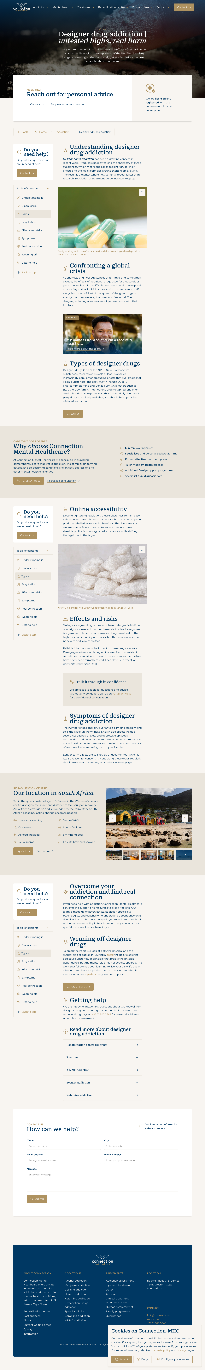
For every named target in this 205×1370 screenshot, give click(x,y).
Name (30, 1140)
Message (32, 1169)
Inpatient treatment (118, 1285)
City (106, 1140)
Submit (39, 1198)
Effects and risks (31, 230)
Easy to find (28, 222)
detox (110, 954)
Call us (75, 413)
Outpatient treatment (119, 1307)
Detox (109, 1289)
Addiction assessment (120, 1280)
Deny (144, 1359)
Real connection (31, 246)
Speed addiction (75, 1311)
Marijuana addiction (77, 1285)
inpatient (90, 974)
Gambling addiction (77, 1316)
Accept (123, 1359)
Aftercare (111, 1294)
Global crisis (29, 205)
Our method (113, 1316)
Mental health (62, 7)
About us (29, 1320)
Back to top (28, 272)
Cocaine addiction (76, 1289)
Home (43, 132)
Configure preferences (175, 1359)
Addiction (39, 7)
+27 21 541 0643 (30, 480)
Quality (27, 1329)
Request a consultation (61, 480)
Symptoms (28, 238)
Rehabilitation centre (111, 7)
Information (30, 1333)
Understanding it (32, 197)
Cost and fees (141, 7)
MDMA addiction (75, 1320)
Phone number (112, 1154)
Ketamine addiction (79, 1095)
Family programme (118, 1311)
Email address (35, 1154)
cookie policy (162, 1350)
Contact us (184, 7)
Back (24, 132)
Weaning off (29, 254)
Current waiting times (37, 1324)
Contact (161, 7)
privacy (181, 1350)
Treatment (84, 7)
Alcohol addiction (76, 1280)
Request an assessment (66, 104)
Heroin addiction (75, 1294)
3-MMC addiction (78, 1070)
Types (25, 214)
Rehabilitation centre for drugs (87, 1044)
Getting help (29, 262)
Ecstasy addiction (78, 1082)
